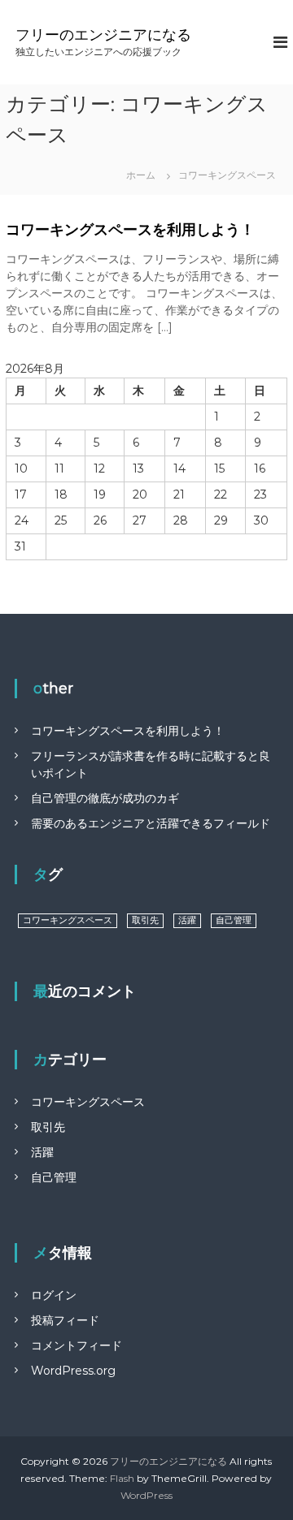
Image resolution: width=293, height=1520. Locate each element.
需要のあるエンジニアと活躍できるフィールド (150, 823)
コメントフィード (76, 1345)
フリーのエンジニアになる (103, 35)
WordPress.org (73, 1370)
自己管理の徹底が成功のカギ (105, 798)
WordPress (146, 1495)
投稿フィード (65, 1320)
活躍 (187, 920)
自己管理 (233, 920)
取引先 (145, 920)
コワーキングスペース (67, 920)
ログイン (54, 1295)
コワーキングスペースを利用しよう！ (130, 230)
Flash (122, 1478)
